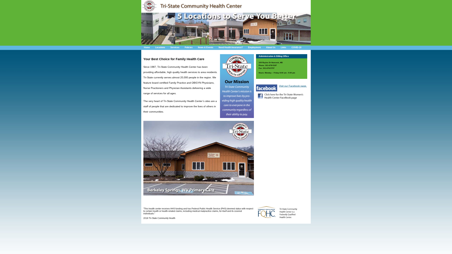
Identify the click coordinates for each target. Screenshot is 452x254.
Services (174, 47)
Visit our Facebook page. (293, 85)
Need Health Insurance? (231, 47)
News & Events (205, 47)
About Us (270, 47)
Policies (189, 47)
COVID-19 (296, 47)
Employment (254, 47)
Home (147, 47)
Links (283, 47)
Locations (160, 47)
